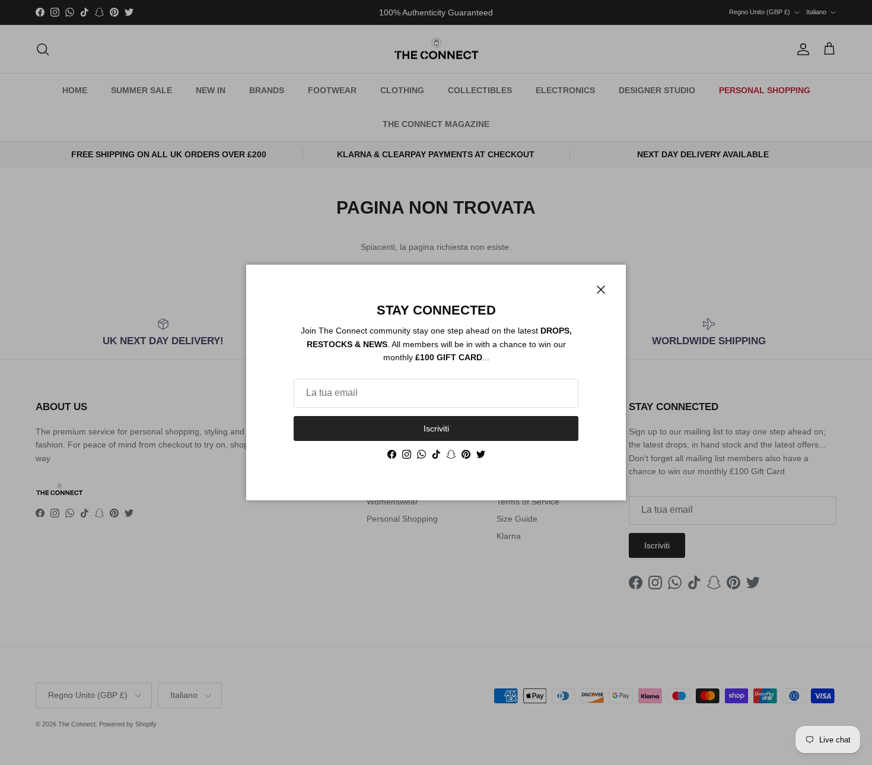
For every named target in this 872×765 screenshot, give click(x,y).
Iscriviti (436, 428)
